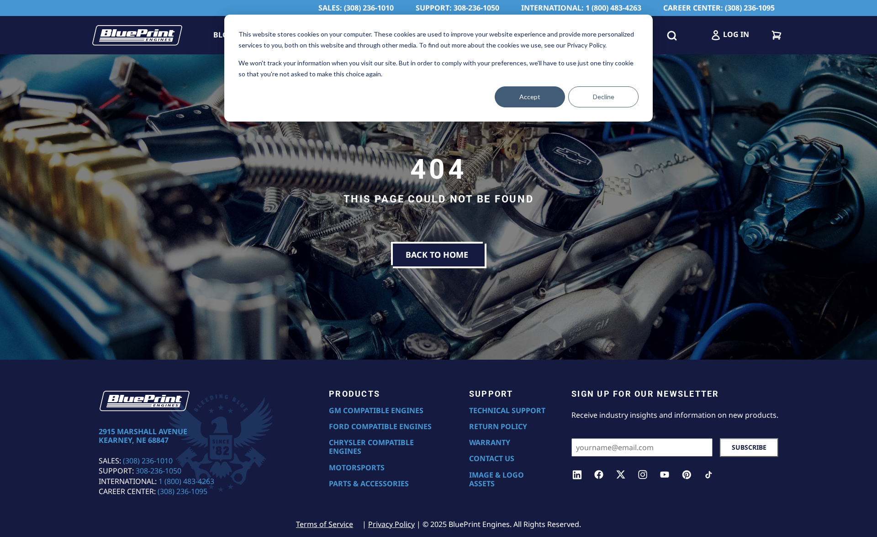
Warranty (489, 442)
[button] (672, 35)
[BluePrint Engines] (137, 35)
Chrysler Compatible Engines (371, 447)
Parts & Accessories (369, 483)
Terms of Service (324, 524)
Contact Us (491, 458)
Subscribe (749, 447)
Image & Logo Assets (496, 479)
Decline (603, 97)
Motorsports (357, 467)
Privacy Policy (391, 524)
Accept (529, 97)
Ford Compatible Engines (380, 426)
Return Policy (498, 426)
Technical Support (507, 410)
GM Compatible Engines (376, 410)
